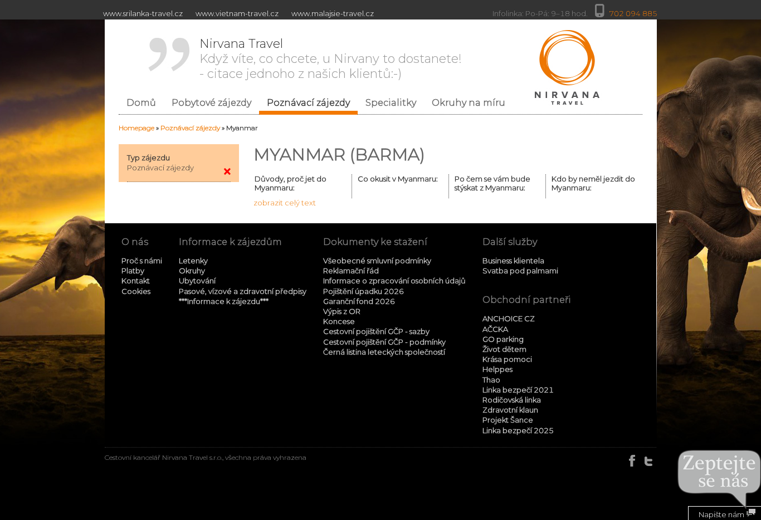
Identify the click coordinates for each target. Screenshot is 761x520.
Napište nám (722, 514)
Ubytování (197, 280)
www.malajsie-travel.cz (332, 13)
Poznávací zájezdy (190, 128)
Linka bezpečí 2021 (518, 389)
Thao (491, 379)
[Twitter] (648, 461)
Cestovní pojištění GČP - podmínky (384, 341)
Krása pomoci (507, 359)
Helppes (497, 369)
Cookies (135, 291)
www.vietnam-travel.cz (237, 13)
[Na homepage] (227, 171)
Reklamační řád (351, 270)
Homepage (136, 128)
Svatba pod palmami (520, 270)
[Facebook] (633, 461)
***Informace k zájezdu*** (224, 301)
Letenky (193, 260)
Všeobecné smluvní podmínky (377, 260)
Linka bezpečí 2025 (518, 430)
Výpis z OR (341, 311)
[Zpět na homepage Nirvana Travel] (566, 67)
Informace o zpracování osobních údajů (394, 280)
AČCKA (495, 329)
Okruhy (192, 270)
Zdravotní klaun (510, 409)
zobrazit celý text (284, 202)
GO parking (503, 339)
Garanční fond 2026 (359, 301)
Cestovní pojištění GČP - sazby (376, 331)
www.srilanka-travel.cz (143, 13)
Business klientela (513, 260)
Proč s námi (141, 260)
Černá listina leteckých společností (384, 351)
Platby (132, 270)
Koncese (339, 321)
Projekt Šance (507, 419)
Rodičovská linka (511, 399)
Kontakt (135, 280)
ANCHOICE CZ (508, 318)
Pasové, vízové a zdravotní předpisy (242, 291)
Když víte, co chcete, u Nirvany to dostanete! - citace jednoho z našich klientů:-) (330, 58)
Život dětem (504, 349)
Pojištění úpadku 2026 (363, 291)
